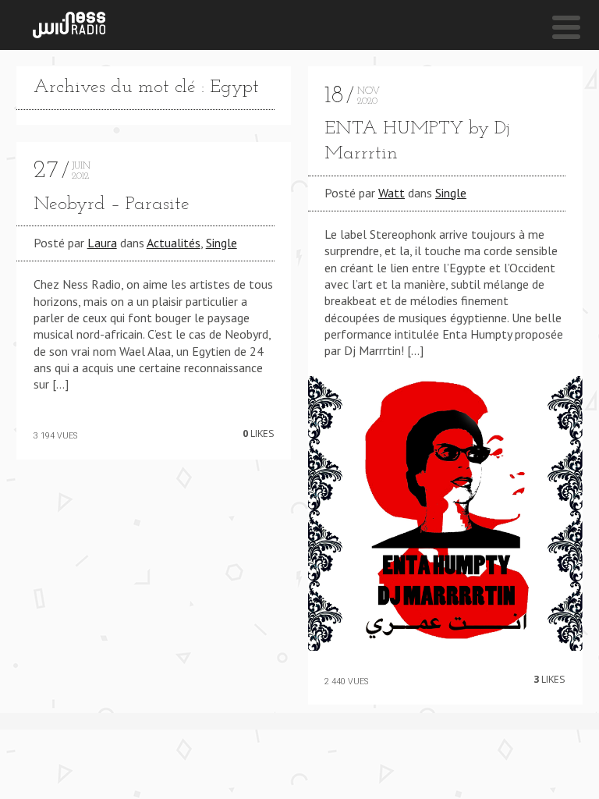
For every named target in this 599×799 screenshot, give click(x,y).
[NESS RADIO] (69, 25)
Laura (102, 242)
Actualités (173, 242)
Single (221, 242)
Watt (391, 193)
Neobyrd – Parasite (112, 204)
